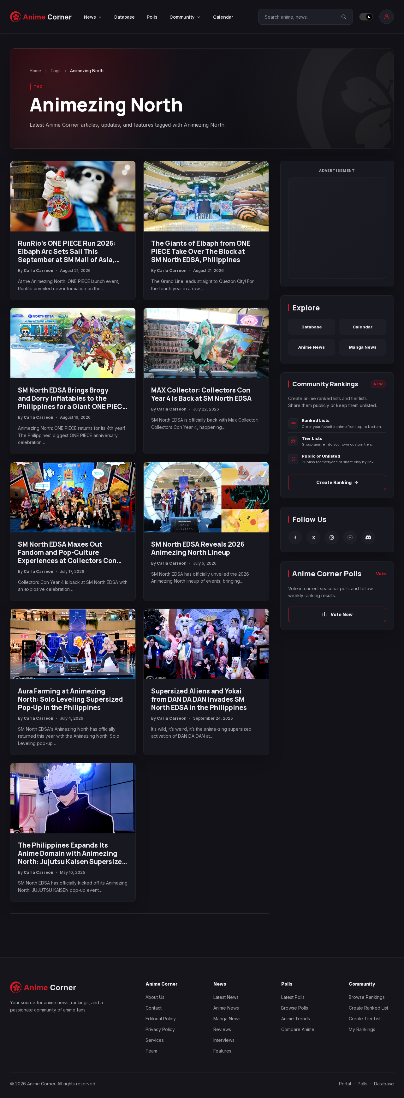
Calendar (223, 17)
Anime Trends (295, 1018)
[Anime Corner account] (386, 16)
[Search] (344, 17)
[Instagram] (332, 537)
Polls (152, 17)
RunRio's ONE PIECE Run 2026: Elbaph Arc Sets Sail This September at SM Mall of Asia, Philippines (67, 251)
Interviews (224, 1040)
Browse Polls (294, 1008)
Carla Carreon (38, 270)
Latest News (226, 997)
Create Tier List (365, 1018)
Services (155, 1040)
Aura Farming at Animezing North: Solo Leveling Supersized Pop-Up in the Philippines (70, 699)
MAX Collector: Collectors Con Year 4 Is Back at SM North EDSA (201, 394)
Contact (154, 1008)
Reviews (222, 1029)
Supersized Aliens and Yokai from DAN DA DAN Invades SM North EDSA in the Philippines (199, 699)
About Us (155, 997)
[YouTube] (350, 537)
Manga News (363, 347)
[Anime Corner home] (41, 16)
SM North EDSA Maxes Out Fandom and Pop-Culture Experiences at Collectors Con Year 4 (67, 552)
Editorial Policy (161, 1018)
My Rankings (362, 1029)
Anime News (311, 347)
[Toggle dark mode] (366, 17)
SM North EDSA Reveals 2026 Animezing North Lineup (198, 548)
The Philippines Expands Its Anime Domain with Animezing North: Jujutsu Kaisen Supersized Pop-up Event (72, 853)
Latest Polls (293, 997)
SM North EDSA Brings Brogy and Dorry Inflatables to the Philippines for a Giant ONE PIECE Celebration (72, 398)
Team (151, 1050)
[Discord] (368, 537)
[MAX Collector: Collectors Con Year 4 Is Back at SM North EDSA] (206, 343)
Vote (381, 573)
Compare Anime (297, 1029)
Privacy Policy (160, 1029)
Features (222, 1050)
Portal (345, 1083)
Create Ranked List (368, 1008)
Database (124, 17)
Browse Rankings (367, 997)
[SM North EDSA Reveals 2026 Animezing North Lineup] (206, 497)
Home (35, 70)
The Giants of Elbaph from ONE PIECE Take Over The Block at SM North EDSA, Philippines (200, 251)
